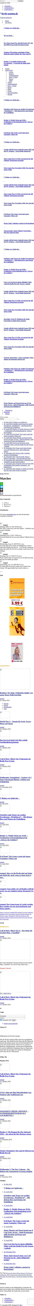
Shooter (10, 94)
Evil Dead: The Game (14, 917)
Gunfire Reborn (11, 914)
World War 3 (18, 915)
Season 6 (7, 915)
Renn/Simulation (13, 93)
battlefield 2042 (13, 912)
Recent (6, 705)
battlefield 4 (2, 914)
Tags (5, 709)
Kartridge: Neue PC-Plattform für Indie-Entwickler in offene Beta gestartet (17, 320)
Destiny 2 (2, 912)
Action (10, 82)
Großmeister (2, 917)
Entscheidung (12, 915)
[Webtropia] (17, 635)
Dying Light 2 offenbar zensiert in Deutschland (19, 223)
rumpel (2, 698)
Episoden (27, 914)
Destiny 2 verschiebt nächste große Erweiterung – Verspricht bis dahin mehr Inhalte (17, 63)
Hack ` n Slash (12, 86)
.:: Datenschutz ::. (9, 8)
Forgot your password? (11, 1023)
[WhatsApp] (17, 483)
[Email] (17, 492)
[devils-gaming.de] (9, 13)
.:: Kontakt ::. (8, 6)
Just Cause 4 (7, 912)
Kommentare (8, 707)
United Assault (5, 919)
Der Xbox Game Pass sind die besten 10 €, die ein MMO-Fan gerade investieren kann (18, 44)
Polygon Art (24, 917)
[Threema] (17, 489)
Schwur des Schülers (20, 914)
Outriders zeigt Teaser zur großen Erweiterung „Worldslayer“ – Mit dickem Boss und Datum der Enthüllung (19, 110)
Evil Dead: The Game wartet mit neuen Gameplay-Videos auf (16, 133)
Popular (6, 703)
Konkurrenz (24, 915)
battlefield (19, 912)
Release (7, 917)
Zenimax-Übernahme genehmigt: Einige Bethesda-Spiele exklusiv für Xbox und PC (17, 53)
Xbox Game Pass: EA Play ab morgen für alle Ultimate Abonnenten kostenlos (18, 159)
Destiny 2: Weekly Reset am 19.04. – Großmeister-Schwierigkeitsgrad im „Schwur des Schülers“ (18, 121)
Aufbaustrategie (12, 84)
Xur (23, 912)
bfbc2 (7, 914)
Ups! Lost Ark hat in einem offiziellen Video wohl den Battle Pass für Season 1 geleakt (18, 283)
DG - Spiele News (5, 993)
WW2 (20, 917)
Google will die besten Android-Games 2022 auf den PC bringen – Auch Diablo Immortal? (19, 150)
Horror (10, 87)
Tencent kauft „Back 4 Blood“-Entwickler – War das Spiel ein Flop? (18, 231)
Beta (28, 915)
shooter (25, 912)
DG (21, 1305)
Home (2, 474)
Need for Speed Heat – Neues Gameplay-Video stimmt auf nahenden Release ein (18, 358)
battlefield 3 (30, 912)
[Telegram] (17, 486)
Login (13, 1020)
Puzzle (10, 91)
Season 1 (23, 1273)
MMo (9, 89)
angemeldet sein (11, 514)
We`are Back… (9, 35)
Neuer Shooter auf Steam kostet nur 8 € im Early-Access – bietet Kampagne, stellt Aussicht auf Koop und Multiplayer (19, 404)
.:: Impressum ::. (8, 9)
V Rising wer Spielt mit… (12, 28)
